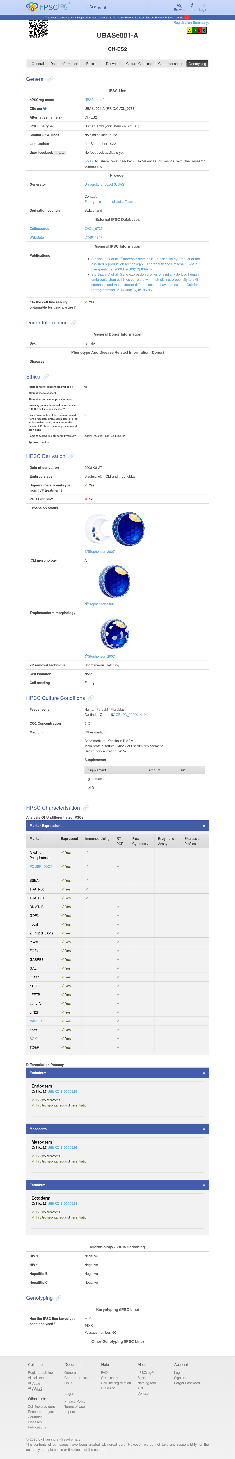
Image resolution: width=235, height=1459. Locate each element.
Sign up (180, 1377)
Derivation (113, 63)
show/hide (60, 153)
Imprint (69, 1411)
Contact (143, 1393)
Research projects (42, 1411)
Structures (145, 1377)
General (38, 63)
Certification (110, 1377)
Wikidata (37, 237)
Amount (154, 769)
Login (203, 9)
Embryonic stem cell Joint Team (108, 201)
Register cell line (40, 1372)
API (140, 1387)
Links (68, 1382)
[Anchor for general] (50, 78)
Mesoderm (38, 1128)
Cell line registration (116, 1382)
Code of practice (76, 1377)
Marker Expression (45, 825)
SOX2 (34, 1038)
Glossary (108, 1387)
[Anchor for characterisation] (85, 807)
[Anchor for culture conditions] (90, 697)
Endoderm (38, 1072)
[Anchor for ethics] (45, 376)
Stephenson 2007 (101, 551)
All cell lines (36, 1377)
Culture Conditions (140, 63)
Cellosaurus (39, 228)
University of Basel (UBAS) (104, 184)
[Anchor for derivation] (70, 456)
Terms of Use (74, 1406)
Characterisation (170, 63)
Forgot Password (187, 1382)
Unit (182, 769)
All (34, 1382)
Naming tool (146, 1382)
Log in (178, 1372)
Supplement (97, 769)
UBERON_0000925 (62, 1091)
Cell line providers (41, 1406)
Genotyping (197, 63)
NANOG (36, 1020)
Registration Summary (191, 22)
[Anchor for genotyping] (58, 1297)
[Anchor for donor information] (73, 322)
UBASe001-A (94, 99)
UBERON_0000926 (62, 1147)
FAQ (104, 1372)
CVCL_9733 (93, 228)
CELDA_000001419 (131, 714)
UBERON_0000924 (62, 1203)
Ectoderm (37, 1184)
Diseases (35, 1421)
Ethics (90, 63)
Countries (35, 1416)
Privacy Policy (163, 17)
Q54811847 (93, 237)
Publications (37, 1427)
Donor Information (64, 63)
